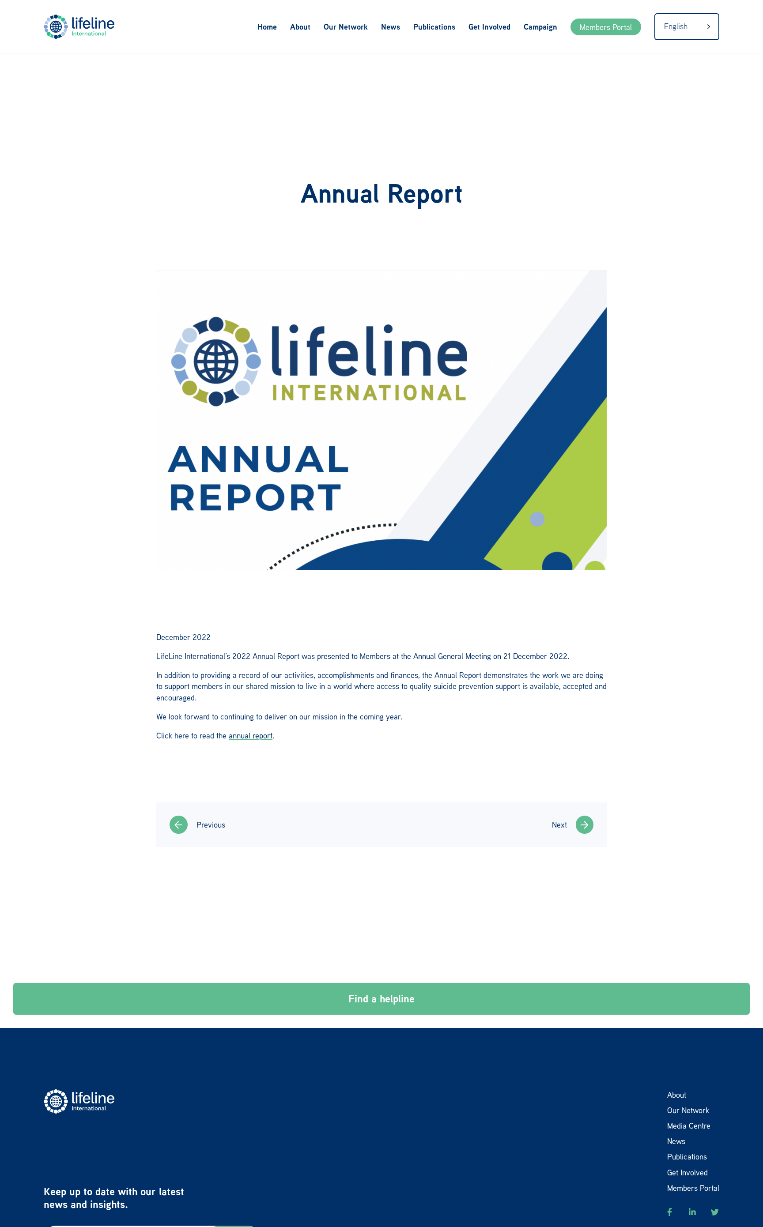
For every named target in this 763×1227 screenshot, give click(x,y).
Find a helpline (381, 998)
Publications (434, 26)
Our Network (346, 26)
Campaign (540, 26)
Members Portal (606, 27)
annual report (250, 735)
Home (267, 26)
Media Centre (688, 1125)
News (390, 26)
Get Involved (489, 26)
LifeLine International (83, 27)
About (300, 26)
